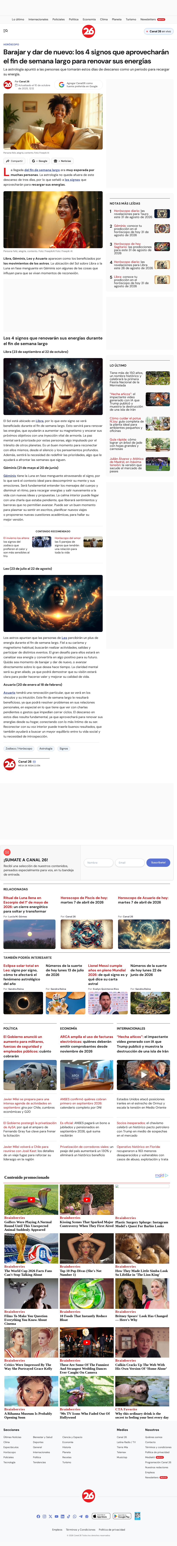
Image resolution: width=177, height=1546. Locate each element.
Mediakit (154, 1457)
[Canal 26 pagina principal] (88, 37)
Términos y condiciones (158, 1447)
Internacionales (131, 1028)
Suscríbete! (158, 862)
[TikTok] (68, 1516)
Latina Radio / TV (126, 1442)
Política (10, 1028)
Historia (66, 1447)
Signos (64, 748)
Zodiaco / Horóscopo (19, 748)
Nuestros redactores (156, 1467)
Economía (68, 1028)
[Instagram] (44, 1516)
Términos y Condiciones (80, 1529)
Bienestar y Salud (42, 1437)
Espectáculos (10, 1447)
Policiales (8, 1457)
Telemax (121, 1452)
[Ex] (50, 1516)
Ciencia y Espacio (72, 1437)
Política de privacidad (157, 1452)
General (37, 1447)
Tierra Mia (122, 1447)
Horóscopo (11, 44)
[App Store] (101, 1516)
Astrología (45, 748)
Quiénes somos (153, 1437)
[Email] (34, 761)
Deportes (38, 1442)
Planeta (66, 1452)
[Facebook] (38, 1516)
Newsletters (156, 1477)
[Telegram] (80, 1516)
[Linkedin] (62, 1516)
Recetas (66, 1457)
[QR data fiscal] (137, 1519)
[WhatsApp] (74, 1516)
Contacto (150, 1442)
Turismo (66, 1462)
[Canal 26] (89, 1496)
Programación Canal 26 (158, 1462)
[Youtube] (56, 1516)
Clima (6, 1442)
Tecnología (9, 1462)
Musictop (122, 1457)
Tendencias (39, 1462)
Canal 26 (24, 81)
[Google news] (86, 1516)
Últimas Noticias (12, 1437)
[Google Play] (122, 1516)
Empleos (150, 1472)
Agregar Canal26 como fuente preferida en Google (82, 85)
